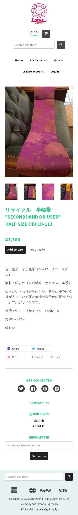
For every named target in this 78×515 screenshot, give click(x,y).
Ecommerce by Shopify (44, 509)
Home (19, 60)
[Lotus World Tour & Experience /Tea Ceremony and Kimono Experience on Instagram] (56, 389)
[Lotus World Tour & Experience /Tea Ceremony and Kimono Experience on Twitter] (21, 389)
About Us (39, 426)
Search (39, 420)
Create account (33, 71)
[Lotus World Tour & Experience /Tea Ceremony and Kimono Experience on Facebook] (33, 389)
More (57, 60)
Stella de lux (38, 60)
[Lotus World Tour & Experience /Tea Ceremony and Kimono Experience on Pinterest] (44, 389)
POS (23, 509)
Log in (55, 71)
